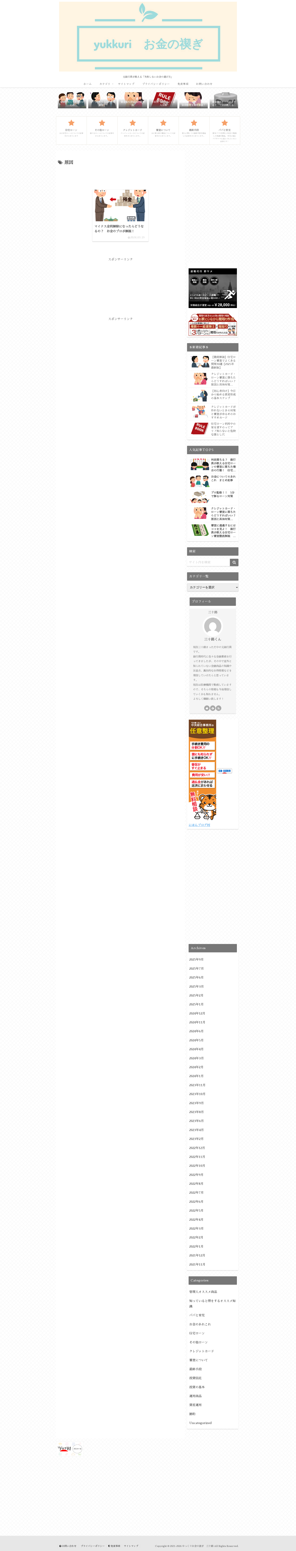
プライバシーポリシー (92, 1546)
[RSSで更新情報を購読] (218, 708)
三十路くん (212, 639)
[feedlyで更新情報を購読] (212, 708)
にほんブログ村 (199, 825)
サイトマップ (131, 1546)
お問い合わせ (68, 1546)
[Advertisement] (120, 176)
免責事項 (115, 1546)
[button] (234, 562)
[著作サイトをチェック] (207, 708)
